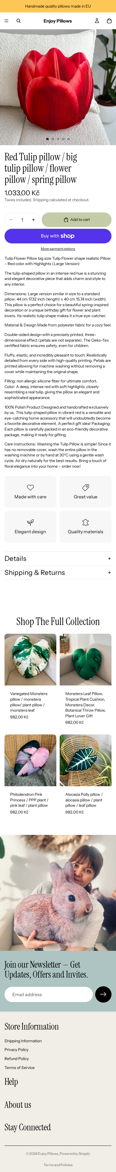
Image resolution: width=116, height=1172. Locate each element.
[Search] (18, 21)
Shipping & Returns (35, 572)
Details (15, 558)
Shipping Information (23, 1040)
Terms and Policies (58, 1165)
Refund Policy (17, 1058)
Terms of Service (20, 1067)
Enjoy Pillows (48, 1153)
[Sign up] (103, 994)
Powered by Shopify (75, 1153)
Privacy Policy (16, 1049)
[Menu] (6, 20)
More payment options (58, 249)
